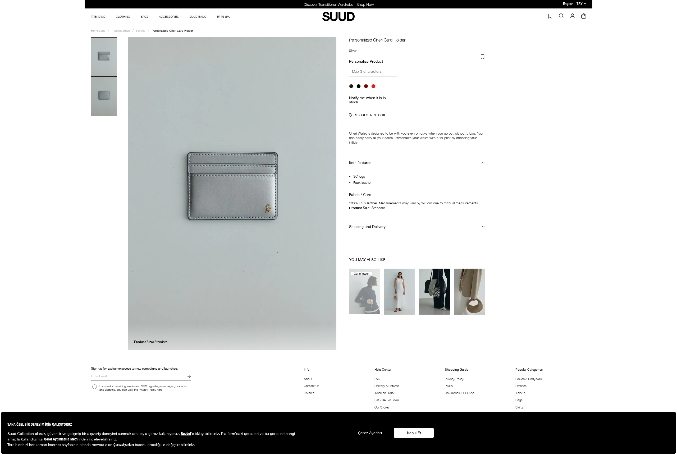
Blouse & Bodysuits (528, 379)
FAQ (377, 379)
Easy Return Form (386, 400)
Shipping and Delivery (367, 226)
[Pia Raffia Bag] (469, 291)
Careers (309, 393)
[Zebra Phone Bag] (434, 291)
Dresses (521, 386)
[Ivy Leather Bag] (364, 291)
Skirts (519, 407)
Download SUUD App (459, 393)
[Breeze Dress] (399, 291)
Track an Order (384, 393)
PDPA (449, 386)
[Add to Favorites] (482, 56)
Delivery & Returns (386, 386)
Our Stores (382, 407)
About (308, 379)
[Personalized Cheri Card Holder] (351, 86)
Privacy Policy (454, 379)
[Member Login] (572, 16)
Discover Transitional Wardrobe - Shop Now (339, 4)
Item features (360, 162)
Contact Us (311, 386)
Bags (519, 400)
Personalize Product (366, 61)
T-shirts (520, 393)
